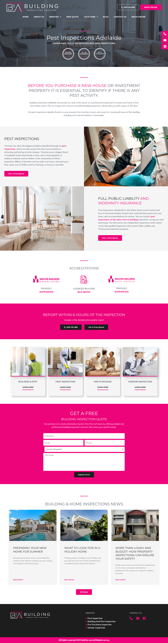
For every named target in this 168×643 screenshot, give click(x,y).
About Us (39, 17)
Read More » (18, 580)
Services (54, 17)
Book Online (138, 17)
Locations (89, 17)
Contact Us (120, 17)
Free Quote (72, 17)
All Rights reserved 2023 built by (84, 640)
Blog (106, 17)
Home (25, 17)
